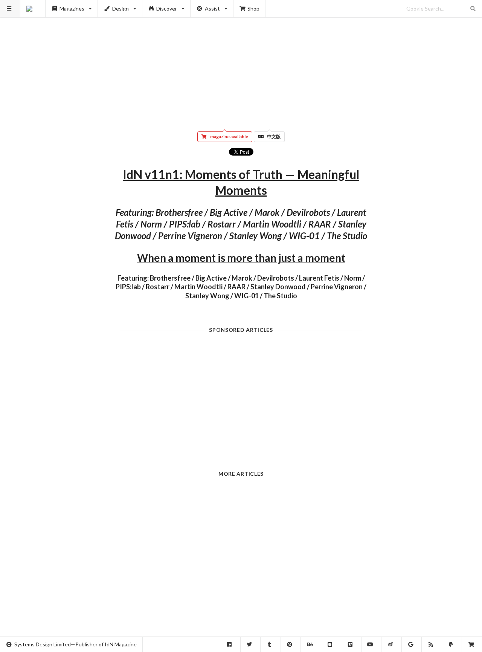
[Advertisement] (241, 60)
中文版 (274, 136)
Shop (253, 8)
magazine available (229, 136)
